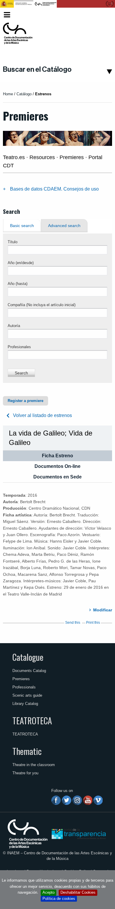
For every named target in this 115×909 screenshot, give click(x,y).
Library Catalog (25, 703)
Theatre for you (25, 773)
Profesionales (19, 347)
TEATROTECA (32, 720)
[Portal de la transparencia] (78, 833)
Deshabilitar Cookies (78, 892)
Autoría (14, 325)
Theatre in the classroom (33, 765)
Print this (93, 622)
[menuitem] (103, 15)
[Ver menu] (7, 14)
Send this (72, 622)
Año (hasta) (17, 283)
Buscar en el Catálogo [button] (37, 69)
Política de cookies (58, 898)
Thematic (27, 751)
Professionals (24, 687)
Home (8, 94)
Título (12, 242)
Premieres (21, 679)
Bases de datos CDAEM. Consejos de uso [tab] (54, 188)
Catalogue (27, 657)
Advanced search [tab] (64, 226)
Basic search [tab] (22, 226)
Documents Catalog (29, 670)
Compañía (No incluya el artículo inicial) (41, 305)
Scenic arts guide (27, 695)
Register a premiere (25, 400)
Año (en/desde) (21, 263)
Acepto (48, 892)
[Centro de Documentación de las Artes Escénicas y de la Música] (17, 33)
